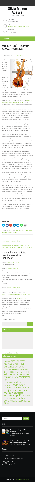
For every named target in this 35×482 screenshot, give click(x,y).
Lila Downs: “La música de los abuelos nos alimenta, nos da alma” (21, 441)
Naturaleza (17, 392)
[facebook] (11, 3)
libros (7, 385)
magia (30, 230)
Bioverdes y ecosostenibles (11, 241)
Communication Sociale (22, 479)
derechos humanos (15, 368)
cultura (26, 230)
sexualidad (20, 398)
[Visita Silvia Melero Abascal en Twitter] (7, 341)
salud (7, 398)
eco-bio (25, 371)
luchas (14, 385)
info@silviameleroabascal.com (18, 27)
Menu (6, 38)
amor (7, 364)
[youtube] (23, 3)
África (6, 403)
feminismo (24, 376)
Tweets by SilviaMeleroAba (10, 353)
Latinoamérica (10, 382)
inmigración (19, 380)
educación (10, 374)
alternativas (19, 230)
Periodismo (10, 395)
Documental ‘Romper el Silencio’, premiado (19, 430)
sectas (12, 398)
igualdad (9, 379)
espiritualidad (11, 376)
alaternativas (7, 361)
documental (19, 372)
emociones (23, 374)
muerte (25, 387)
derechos (9, 366)
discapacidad (10, 371)
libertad (22, 382)
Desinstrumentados (21, 369)
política (20, 395)
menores (4, 232)
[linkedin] (19, 3)
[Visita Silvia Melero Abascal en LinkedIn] (7, 345)
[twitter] (15, 3)
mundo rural (21, 390)
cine (12, 364)
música (10, 232)
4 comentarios (19, 55)
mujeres (9, 390)
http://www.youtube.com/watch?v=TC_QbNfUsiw (16, 294)
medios (8, 387)
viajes (27, 401)
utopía (21, 400)
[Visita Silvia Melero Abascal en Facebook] (7, 336)
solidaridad (10, 400)
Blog (10, 230)
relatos (15, 232)
